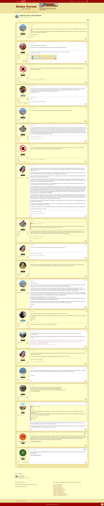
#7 (86, 145)
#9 (86, 220)
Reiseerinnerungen (33, 484)
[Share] (88, 20)
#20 (86, 449)
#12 (86, 280)
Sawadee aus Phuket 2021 (58, 488)
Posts (18, 37)
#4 (86, 86)
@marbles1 (32, 68)
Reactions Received (20, 36)
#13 (86, 311)
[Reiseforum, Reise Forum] (36, 7)
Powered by (52, 504)
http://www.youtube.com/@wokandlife (37, 79)
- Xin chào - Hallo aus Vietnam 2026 (59, 495)
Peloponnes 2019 (21, 475)
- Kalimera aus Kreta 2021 (57, 486)
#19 (86, 433)
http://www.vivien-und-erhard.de (23, 102)
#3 (86, 65)
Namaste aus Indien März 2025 (59, 492)
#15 (86, 350)
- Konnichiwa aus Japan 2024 (58, 491)
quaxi (19, 476)
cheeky (22, 17)
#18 (86, 403)
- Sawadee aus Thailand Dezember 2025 (60, 494)
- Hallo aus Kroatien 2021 (57, 484)
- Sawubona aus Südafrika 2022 (59, 489)
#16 (86, 367)
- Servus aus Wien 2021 (57, 485)
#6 (86, 125)
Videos (18, 140)
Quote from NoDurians (37, 223)
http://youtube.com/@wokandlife (23, 161)
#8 (86, 165)
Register (82, 1)
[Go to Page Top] (102, 504)
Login (79, 1)
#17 (86, 385)
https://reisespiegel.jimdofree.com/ (37, 136)
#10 (86, 245)
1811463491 (26, 103)
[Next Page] (20, 20)
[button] (73, 1)
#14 (86, 331)
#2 (86, 43)
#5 (86, 108)
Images (18, 57)
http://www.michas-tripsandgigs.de (25, 61)
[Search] (87, 1)
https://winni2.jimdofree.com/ (36, 138)
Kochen (25, 486)
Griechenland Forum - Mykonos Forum (24, 477)
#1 (86, 24)
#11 (86, 262)
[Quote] (86, 39)
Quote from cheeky (36, 406)
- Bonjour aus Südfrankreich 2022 (59, 490)
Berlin (35, 89)
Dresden (32, 89)
